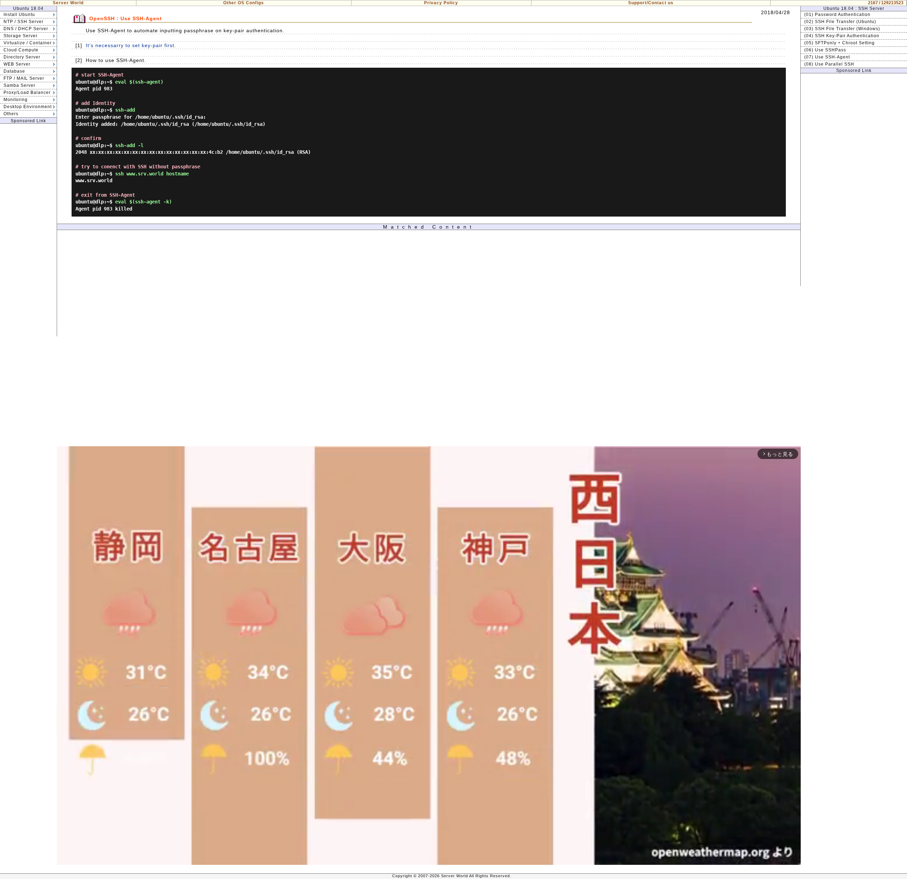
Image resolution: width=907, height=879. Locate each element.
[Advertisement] (28, 230)
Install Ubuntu (19, 14)
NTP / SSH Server (24, 21)
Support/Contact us (651, 2)
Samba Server (19, 85)
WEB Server (17, 64)
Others (11, 113)
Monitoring (16, 99)
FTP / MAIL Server (24, 78)
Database (14, 71)
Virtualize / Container (28, 42)
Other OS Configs (243, 2)
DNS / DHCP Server (26, 28)
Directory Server (22, 57)
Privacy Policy (441, 2)
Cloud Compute (21, 49)
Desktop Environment (28, 106)
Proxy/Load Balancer (27, 92)
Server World (68, 2)
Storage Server (21, 35)
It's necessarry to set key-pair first (130, 45)
